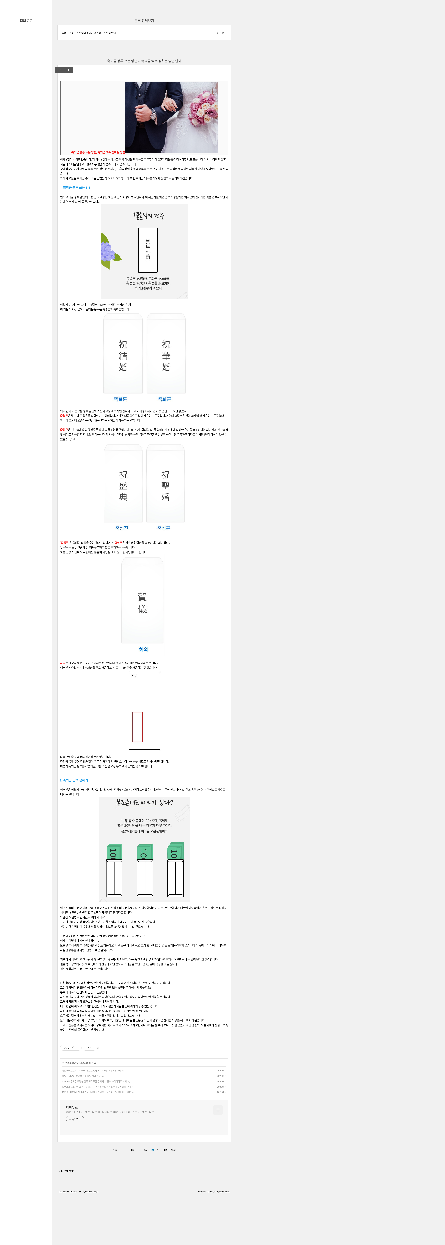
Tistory (210, 1192)
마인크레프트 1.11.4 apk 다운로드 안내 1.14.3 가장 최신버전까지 (91, 1070)
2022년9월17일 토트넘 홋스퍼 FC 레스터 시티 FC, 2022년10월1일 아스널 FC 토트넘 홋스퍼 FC (110, 1112)
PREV (115, 1150)
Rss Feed (62, 1192)
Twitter (73, 1192)
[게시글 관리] (77, 1047)
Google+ (96, 1192)
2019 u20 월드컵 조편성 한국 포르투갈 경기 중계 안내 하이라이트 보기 (94, 1081)
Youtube (88, 1192)
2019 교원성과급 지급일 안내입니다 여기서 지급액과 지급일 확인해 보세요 (96, 1092)
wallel (227, 1192)
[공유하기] (73, 1047)
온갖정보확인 (69, 1063)
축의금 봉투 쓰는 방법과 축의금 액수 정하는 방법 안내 (89, 33)
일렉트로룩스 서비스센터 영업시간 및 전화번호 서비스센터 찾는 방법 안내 (96, 1087)
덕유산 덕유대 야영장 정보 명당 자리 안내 (81, 1076)
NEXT (173, 1150)
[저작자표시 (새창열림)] (98, 1047)
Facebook (80, 1192)
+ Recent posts (66, 1170)
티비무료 (26, 21)
